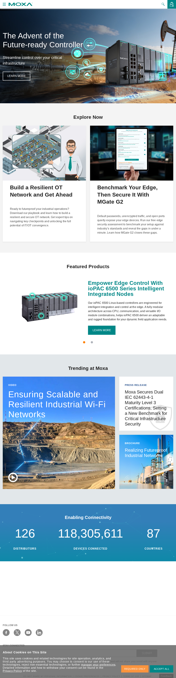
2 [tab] (92, 342)
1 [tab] (84, 342)
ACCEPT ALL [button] (161, 669)
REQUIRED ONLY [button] (134, 669)
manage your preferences (98, 664)
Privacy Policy (12, 670)
